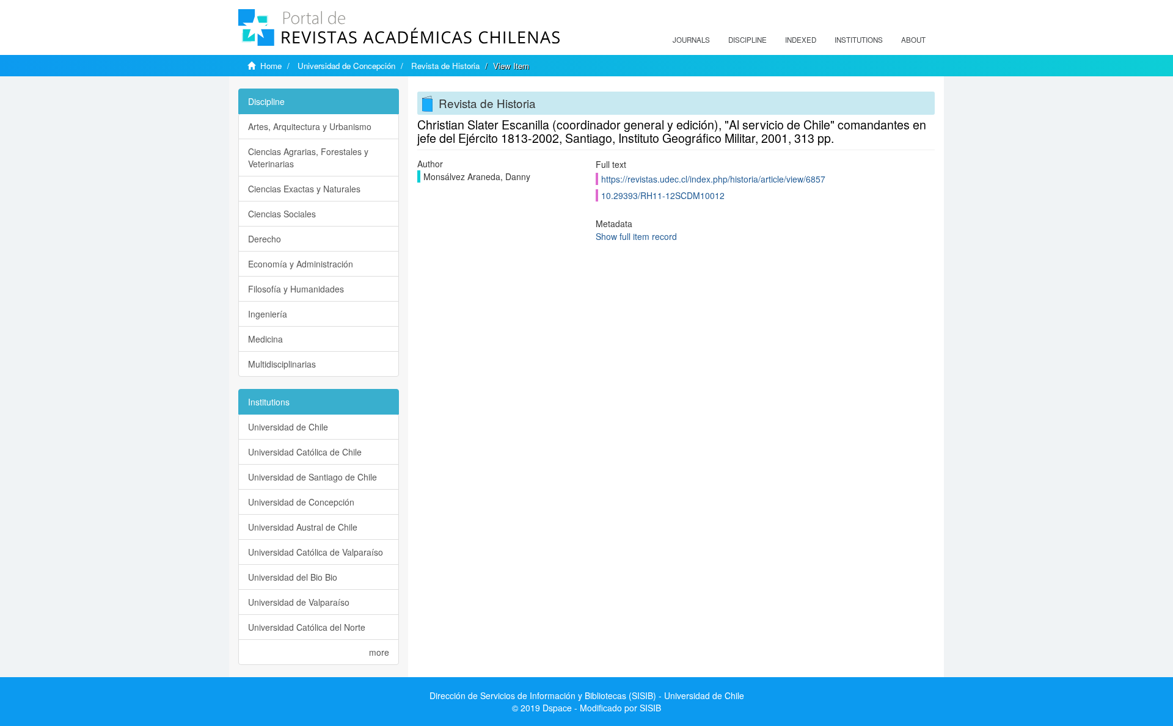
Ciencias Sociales (282, 214)
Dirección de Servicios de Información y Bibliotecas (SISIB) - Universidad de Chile (586, 695)
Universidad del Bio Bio (292, 577)
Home (271, 65)
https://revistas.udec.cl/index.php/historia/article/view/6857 (713, 179)
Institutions (859, 40)
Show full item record (636, 236)
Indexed (800, 40)
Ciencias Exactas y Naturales (304, 189)
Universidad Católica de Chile (305, 452)
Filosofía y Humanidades (296, 289)
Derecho (264, 239)
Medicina (265, 339)
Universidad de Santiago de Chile (312, 477)
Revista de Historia (445, 65)
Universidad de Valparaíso (298, 602)
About (913, 40)
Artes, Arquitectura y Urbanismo (309, 126)
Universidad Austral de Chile (302, 527)
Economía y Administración (300, 264)
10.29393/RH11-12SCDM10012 (663, 195)
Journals (691, 40)
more (379, 652)
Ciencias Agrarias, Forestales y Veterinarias (308, 157)
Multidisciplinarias (282, 364)
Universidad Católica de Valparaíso (315, 552)
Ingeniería (267, 314)
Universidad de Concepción (346, 65)
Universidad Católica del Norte (306, 627)
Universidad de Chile (288, 427)
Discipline (747, 40)
